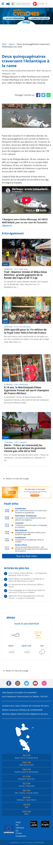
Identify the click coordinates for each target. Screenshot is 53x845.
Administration (23, 714)
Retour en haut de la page (17, 478)
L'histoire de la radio (11, 706)
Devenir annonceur (10, 710)
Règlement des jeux (39, 714)
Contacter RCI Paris (40, 706)
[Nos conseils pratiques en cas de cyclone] (39, 18)
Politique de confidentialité (30, 710)
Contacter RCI (26, 706)
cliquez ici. (7, 225)
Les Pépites (34, 696)
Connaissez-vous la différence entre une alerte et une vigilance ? (30, 519)
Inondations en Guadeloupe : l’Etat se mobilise (29, 541)
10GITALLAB (38, 842)
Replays (10, 692)
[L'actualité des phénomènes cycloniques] (14, 18)
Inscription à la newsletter (25, 692)
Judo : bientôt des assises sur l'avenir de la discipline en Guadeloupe (31, 511)
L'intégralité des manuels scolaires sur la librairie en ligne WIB (30, 533)
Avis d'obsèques (9, 696)
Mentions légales (9, 714)
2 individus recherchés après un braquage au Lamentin (31, 526)
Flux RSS (44, 696)
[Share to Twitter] (43, 95)
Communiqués (23, 696)
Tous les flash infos (26, 556)
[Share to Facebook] (38, 95)
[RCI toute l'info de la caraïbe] (8, 4)
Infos (4, 692)
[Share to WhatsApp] (48, 95)
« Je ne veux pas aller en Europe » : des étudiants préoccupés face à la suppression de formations (31, 549)
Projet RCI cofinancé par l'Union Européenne (19, 829)
